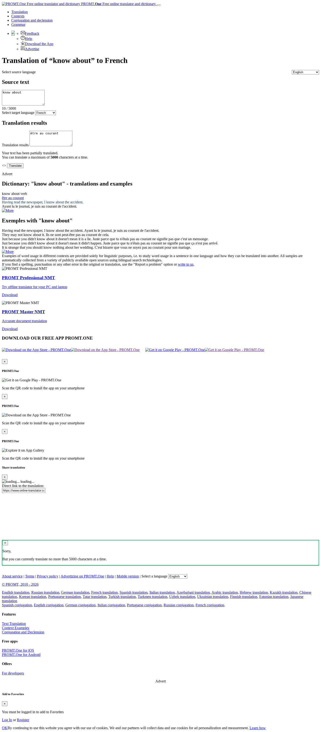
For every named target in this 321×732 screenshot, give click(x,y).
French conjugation (210, 605)
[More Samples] (8, 211)
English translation (15, 592)
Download (10, 295)
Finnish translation (243, 597)
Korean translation (32, 597)
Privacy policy (47, 576)
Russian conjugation (179, 605)
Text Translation (14, 624)
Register (23, 720)
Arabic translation (224, 592)
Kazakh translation (284, 592)
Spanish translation (134, 592)
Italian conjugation (111, 605)
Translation (19, 12)
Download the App (39, 44)
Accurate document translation (24, 321)
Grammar (18, 25)
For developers (13, 673)
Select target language (18, 113)
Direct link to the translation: (23, 486)
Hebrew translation (254, 592)
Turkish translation (122, 597)
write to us (185, 264)
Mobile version (128, 576)
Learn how (258, 728)
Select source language (19, 72)
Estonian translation (273, 597)
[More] (8, 252)
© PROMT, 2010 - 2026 (20, 584)
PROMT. (118, 4)
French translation (104, 592)
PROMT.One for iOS (18, 650)
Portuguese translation (64, 597)
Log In (7, 720)
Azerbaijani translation (193, 592)
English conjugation (48, 605)
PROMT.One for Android (21, 655)
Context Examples (15, 628)
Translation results (15, 145)
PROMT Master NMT (23, 311)
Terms (29, 576)
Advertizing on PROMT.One (82, 576)
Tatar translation (94, 597)
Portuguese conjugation (144, 605)
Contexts (17, 16)
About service (12, 576)
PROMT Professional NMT (28, 277)
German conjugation (80, 605)
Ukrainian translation (212, 597)
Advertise (32, 49)
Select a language (154, 576)
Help (28, 39)
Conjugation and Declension (23, 632)
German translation (75, 592)
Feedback (32, 33)
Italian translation (162, 592)
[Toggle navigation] (158, 5)
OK (5, 728)
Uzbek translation (182, 597)
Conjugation (32, 20)
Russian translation (45, 592)
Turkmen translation (152, 597)
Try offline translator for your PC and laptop (34, 287)
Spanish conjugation (17, 605)
